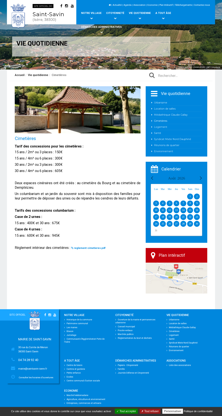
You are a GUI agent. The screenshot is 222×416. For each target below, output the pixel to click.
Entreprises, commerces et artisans (84, 403)
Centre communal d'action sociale (83, 380)
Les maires (72, 327)
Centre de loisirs (74, 365)
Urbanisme (160, 102)
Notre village (91, 13)
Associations (176, 360)
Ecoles (70, 377)
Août (176, 178)
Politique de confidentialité (198, 411)
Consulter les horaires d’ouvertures (36, 377)
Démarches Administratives (101, 27)
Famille (121, 369)
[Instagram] (66, 6)
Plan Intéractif (166, 5)
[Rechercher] (153, 75)
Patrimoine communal (77, 323)
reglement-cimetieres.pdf (90, 248)
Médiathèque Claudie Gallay (171, 114)
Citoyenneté (115, 13)
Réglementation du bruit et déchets (135, 338)
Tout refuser (151, 411)
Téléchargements (183, 5)
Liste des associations (180, 365)
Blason (70, 331)
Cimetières (160, 120)
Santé (157, 133)
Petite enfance (74, 373)
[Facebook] (61, 6)
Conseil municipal (126, 326)
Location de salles (165, 108)
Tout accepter (127, 411)
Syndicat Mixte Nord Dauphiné (172, 139)
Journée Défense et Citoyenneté (133, 373)
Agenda (127, 5)
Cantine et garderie (76, 369)
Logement (160, 127)
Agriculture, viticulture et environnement (86, 399)
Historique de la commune (79, 319)
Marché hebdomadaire (77, 395)
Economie (152, 5)
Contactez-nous (202, 5)
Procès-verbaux (125, 330)
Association (139, 5)
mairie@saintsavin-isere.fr (32, 368)
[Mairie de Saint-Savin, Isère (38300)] (18, 16)
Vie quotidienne (140, 13)
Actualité (117, 5)
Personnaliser (172, 411)
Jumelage (71, 335)
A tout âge (163, 13)
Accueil (19, 75)
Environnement (163, 151)
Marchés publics (126, 334)
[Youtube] (72, 6)
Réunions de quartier (166, 145)
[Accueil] (110, 5)
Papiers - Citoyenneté (128, 365)
